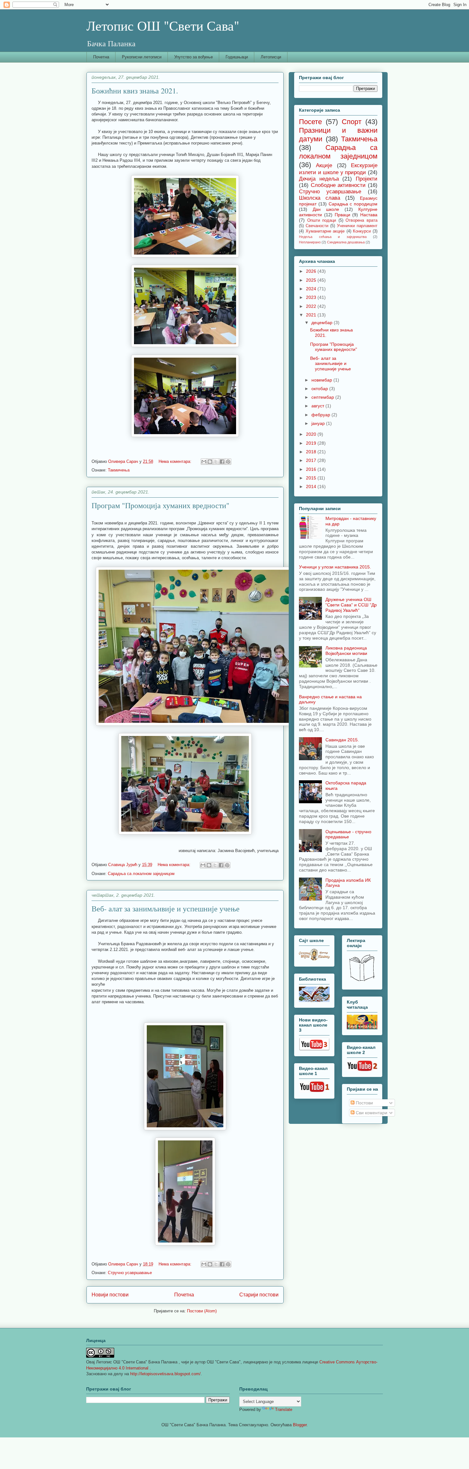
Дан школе (326, 209)
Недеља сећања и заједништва (333, 237)
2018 (311, 451)
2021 (311, 314)
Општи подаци (321, 220)
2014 (311, 486)
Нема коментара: (176, 461)
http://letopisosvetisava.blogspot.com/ (165, 1373)
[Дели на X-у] (216, 461)
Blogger (300, 1424)
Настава (368, 214)
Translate (283, 1409)
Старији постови (259, 1294)
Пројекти (366, 179)
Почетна (101, 57)
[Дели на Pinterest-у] (228, 461)
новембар (322, 379)
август (318, 405)
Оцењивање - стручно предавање (348, 834)
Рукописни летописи (141, 57)
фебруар (321, 414)
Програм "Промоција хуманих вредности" (160, 505)
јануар (318, 423)
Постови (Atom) (202, 1311)
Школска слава (319, 198)
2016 (311, 469)
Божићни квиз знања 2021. (135, 90)
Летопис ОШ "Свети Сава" (162, 25)
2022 (311, 306)
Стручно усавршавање (130, 1272)
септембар (323, 397)
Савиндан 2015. (342, 739)
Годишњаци (237, 57)
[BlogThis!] (210, 461)
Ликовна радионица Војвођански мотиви (346, 650)
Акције (324, 165)
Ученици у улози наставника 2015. (335, 566)
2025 (311, 280)
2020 (311, 434)
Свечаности (317, 226)
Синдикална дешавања (346, 242)
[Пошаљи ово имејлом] (204, 461)
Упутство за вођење (193, 57)
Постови (363, 1102)
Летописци (271, 57)
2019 (311, 443)
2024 (311, 288)
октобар (320, 388)
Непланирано (310, 242)
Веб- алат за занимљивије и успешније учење (166, 908)
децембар (322, 322)
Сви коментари (370, 1112)
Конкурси (362, 231)
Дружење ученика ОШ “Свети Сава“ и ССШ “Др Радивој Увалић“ (351, 605)
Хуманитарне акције (325, 231)
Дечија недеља (319, 179)
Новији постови (110, 1294)
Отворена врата (361, 220)
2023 (311, 297)
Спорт (351, 122)
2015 (311, 477)
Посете (310, 122)
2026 (311, 271)
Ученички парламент (357, 226)
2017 (311, 460)
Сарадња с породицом (353, 203)
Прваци (342, 214)
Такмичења (119, 470)
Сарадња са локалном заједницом (141, 873)
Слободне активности (338, 185)
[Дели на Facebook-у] (222, 461)
